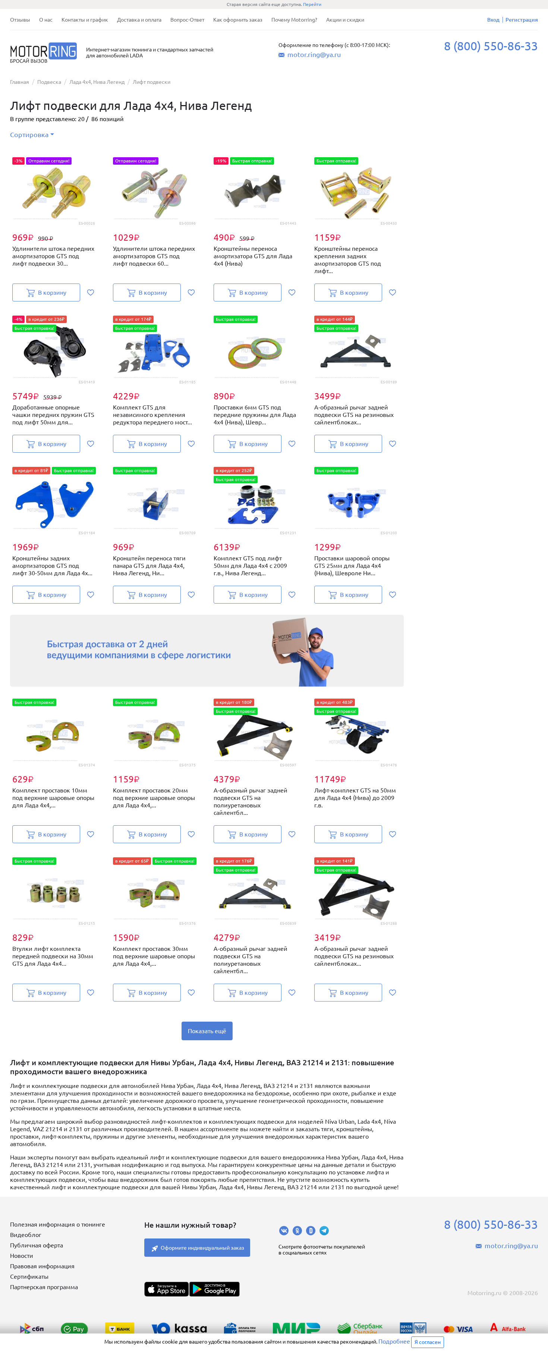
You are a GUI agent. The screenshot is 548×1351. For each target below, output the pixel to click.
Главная (19, 82)
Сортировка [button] (29, 134)
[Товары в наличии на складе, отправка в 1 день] (207, 651)
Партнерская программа (44, 1287)
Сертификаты (29, 1276)
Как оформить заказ (237, 20)
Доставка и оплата (139, 20)
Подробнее (394, 1341)
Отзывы (20, 20)
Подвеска (49, 82)
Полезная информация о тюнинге (57, 1224)
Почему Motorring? (294, 20)
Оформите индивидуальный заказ (202, 1248)
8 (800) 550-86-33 (491, 46)
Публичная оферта (36, 1245)
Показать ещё (207, 1031)
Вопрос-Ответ (187, 20)
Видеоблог (25, 1234)
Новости (21, 1255)
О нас (46, 20)
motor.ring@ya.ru (314, 54)
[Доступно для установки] (214, 1289)
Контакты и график (85, 20)
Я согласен (428, 1342)
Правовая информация (42, 1266)
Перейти (312, 4)
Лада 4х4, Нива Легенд (97, 82)
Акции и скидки (345, 20)
